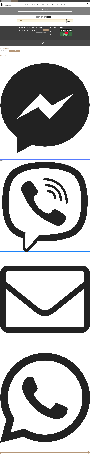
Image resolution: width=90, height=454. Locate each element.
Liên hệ (63, 4)
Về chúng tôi (42, 42)
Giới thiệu (27, 4)
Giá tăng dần (68, 21)
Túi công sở (42, 4)
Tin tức (58, 4)
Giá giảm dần (68, 22)
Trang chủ (41, 11)
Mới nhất (67, 18)
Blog (43, 44)
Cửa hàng (42, 41)
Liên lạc (43, 43)
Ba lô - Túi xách (51, 4)
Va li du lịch (35, 4)
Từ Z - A (67, 20)
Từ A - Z (67, 19)
